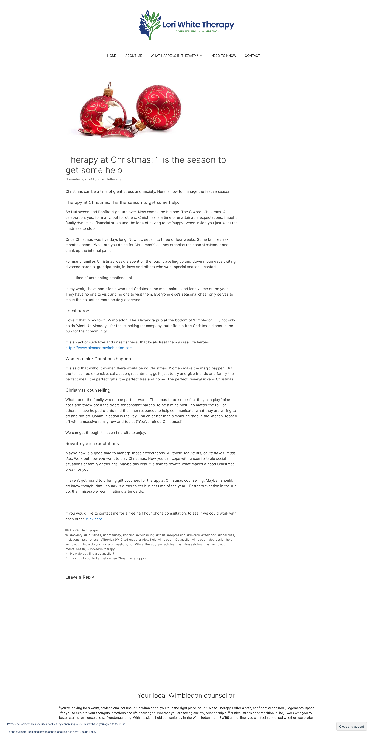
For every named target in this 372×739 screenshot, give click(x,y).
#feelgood (209, 535)
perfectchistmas (170, 544)
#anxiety (76, 535)
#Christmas (92, 535)
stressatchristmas (196, 544)
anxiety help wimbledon (156, 539)
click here (94, 519)
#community (112, 535)
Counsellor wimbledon (191, 539)
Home (112, 56)
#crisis (161, 535)
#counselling (145, 535)
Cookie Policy (88, 731)
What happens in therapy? (174, 56)
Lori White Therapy (84, 530)
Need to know (223, 56)
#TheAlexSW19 (111, 539)
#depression (176, 535)
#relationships (75, 539)
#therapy (130, 539)
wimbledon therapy (101, 549)
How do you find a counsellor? (105, 544)
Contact (252, 56)
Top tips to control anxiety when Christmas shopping (108, 558)
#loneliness (226, 535)
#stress (93, 539)
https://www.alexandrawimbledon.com (99, 348)
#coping (129, 535)
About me (133, 56)
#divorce (193, 535)
